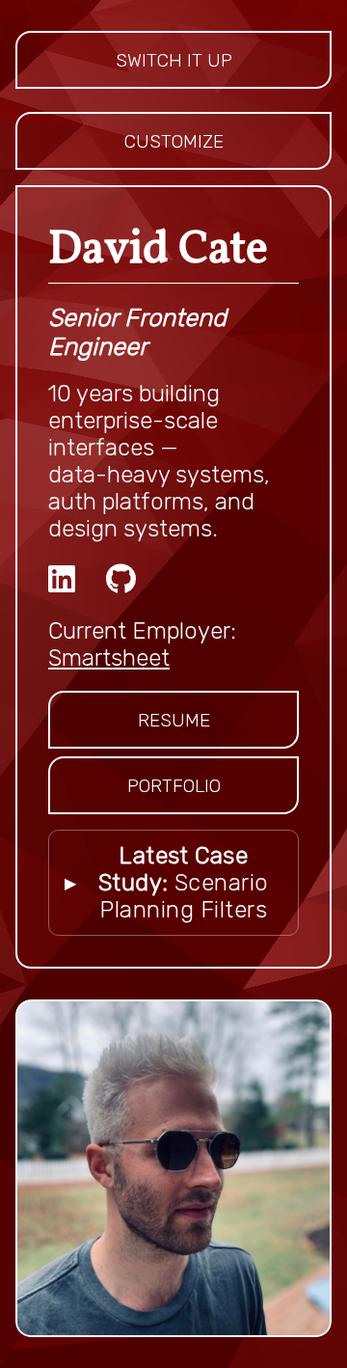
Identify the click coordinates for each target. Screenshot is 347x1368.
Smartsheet (109, 657)
